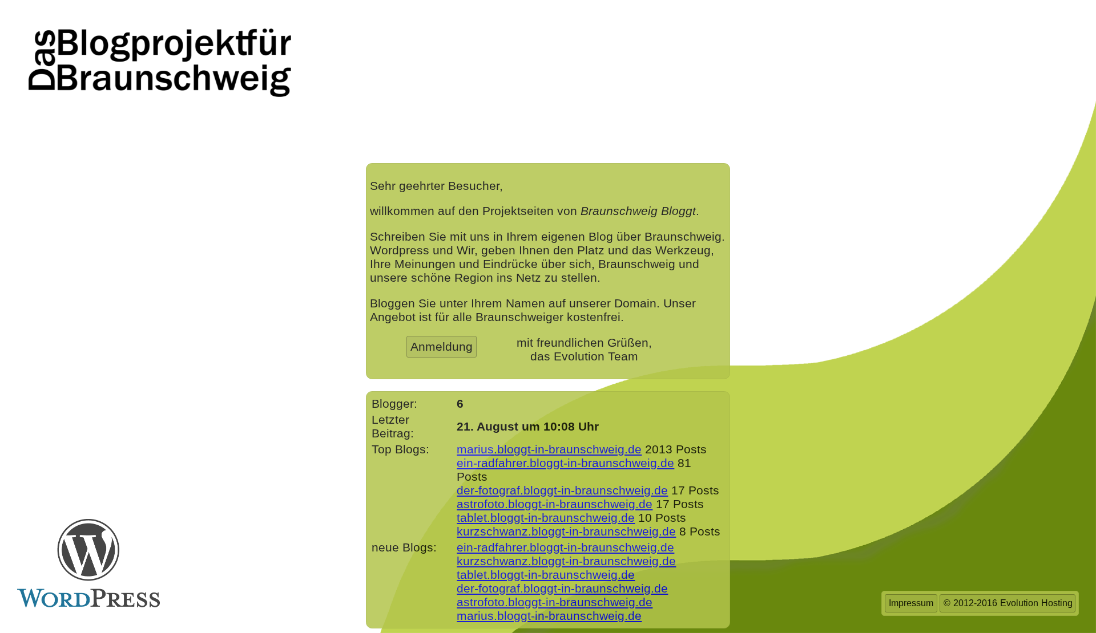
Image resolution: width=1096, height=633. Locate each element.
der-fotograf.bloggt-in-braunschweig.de (562, 490)
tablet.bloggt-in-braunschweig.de (546, 517)
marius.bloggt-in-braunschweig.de (549, 449)
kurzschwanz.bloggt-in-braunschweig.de (566, 531)
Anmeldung (441, 346)
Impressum (911, 603)
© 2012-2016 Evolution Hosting (1008, 603)
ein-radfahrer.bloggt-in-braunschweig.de (565, 462)
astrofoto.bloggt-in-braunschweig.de (554, 503)
